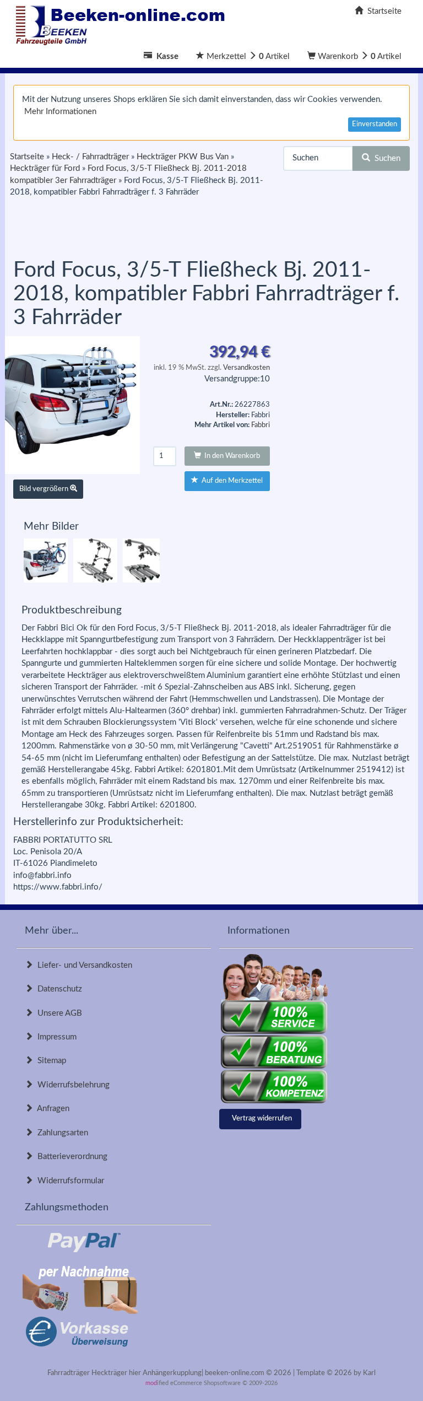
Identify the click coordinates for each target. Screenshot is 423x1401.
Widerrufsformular (68, 1181)
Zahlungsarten (60, 1133)
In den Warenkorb (230, 456)
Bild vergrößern (44, 489)
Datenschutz (57, 989)
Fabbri (260, 425)
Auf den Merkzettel (230, 480)
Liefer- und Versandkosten (82, 965)
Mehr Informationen (60, 111)
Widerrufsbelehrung (71, 1085)
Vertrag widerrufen (262, 1118)
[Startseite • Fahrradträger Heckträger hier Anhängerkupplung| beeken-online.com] (123, 22)
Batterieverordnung (70, 1156)
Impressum (55, 1037)
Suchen (385, 158)
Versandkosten (246, 367)
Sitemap (49, 1061)
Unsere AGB (57, 1013)
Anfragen (51, 1108)
